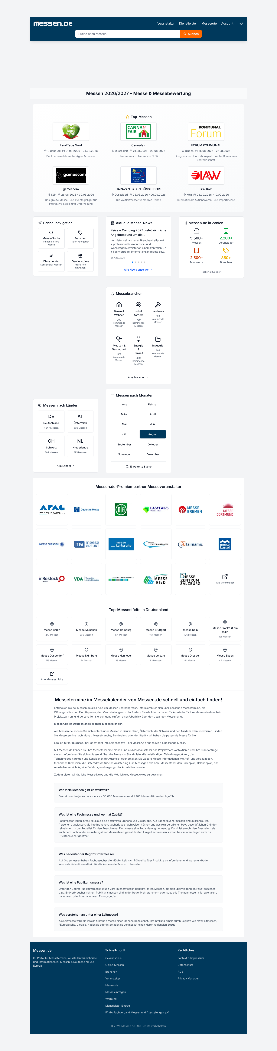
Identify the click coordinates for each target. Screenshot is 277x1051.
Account (227, 23)
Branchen (111, 971)
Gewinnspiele (113, 958)
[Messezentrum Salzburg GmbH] (190, 579)
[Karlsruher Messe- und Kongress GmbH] (121, 544)
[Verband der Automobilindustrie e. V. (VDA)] (87, 579)
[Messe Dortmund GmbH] (225, 510)
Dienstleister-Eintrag (117, 1005)
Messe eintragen (115, 992)
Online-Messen (114, 964)
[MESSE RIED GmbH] (156, 579)
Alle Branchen (136, 377)
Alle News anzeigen (136, 269)
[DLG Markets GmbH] (121, 510)
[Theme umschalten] (241, 23)
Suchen (193, 34)
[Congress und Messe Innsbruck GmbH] (121, 579)
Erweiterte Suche (141, 466)
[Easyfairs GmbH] (156, 510)
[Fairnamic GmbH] (190, 544)
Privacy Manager (188, 978)
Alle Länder (64, 465)
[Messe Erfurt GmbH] (87, 544)
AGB (180, 971)
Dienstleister (188, 23)
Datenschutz (185, 964)
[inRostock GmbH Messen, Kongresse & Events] (52, 579)
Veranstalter (165, 23)
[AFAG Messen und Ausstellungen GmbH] (52, 510)
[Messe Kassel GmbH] (225, 544)
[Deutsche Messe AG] (87, 510)
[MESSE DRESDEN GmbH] (52, 544)
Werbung (111, 998)
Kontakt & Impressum (191, 958)
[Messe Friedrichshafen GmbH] (156, 544)
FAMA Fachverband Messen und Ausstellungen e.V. (137, 1012)
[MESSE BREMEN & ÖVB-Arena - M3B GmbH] (190, 510)
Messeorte (209, 23)
